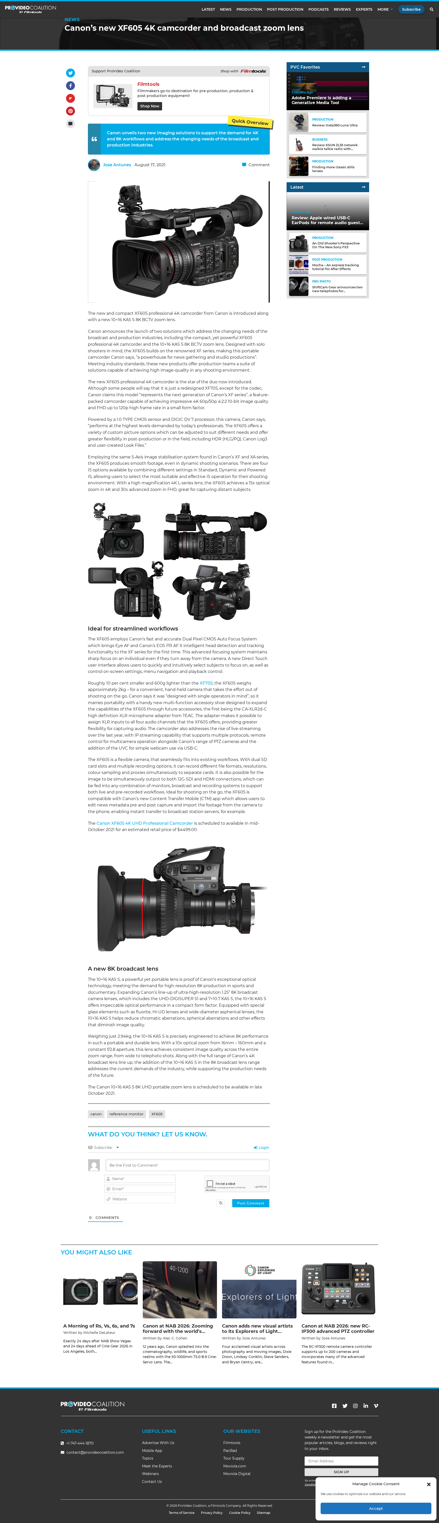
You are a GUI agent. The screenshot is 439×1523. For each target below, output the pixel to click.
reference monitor (126, 1114)
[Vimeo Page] (376, 1406)
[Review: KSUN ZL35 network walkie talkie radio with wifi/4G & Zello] (298, 144)
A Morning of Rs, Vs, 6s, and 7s (99, 1326)
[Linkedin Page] (366, 1406)
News (225, 9)
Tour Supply (233, 1458)
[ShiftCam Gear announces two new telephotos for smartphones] (298, 286)
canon (96, 1114)
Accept (376, 1508)
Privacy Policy (212, 1513)
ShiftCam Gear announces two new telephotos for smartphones (337, 291)
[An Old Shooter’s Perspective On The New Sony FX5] (298, 242)
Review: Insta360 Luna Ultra (335, 125)
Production (249, 9)
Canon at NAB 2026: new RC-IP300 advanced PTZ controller (338, 1328)
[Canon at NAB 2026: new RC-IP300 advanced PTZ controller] (339, 1289)
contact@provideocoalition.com (95, 1452)
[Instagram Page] (355, 1406)
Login (263, 1147)
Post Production (285, 9)
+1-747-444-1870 (79, 1443)
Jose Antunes (117, 164)
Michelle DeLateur (99, 1333)
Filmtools (231, 1443)
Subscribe (411, 9)
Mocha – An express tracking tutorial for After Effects (335, 267)
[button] (428, 1483)
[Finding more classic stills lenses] (298, 166)
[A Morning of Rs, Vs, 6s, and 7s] (100, 1289)
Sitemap (263, 1513)
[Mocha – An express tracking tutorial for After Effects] (298, 264)
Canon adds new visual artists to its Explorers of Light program (257, 1331)
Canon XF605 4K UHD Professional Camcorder (145, 823)
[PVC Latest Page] (363, 187)
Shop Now (149, 106)
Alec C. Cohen (175, 1338)
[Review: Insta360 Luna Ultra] (298, 122)
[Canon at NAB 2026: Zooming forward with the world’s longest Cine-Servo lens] (180, 1289)
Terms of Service (182, 1513)
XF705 (206, 683)
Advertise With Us (158, 1443)
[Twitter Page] (345, 1406)
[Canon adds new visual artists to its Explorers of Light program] (259, 1289)
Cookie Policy (239, 1513)
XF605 (157, 1114)
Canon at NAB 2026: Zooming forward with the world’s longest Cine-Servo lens (178, 1331)
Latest (208, 9)
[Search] (432, 9)
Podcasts (318, 9)
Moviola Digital (236, 1473)
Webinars (150, 1473)
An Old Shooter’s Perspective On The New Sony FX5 (336, 245)
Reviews (342, 9)
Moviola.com (234, 1466)
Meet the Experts (157, 1466)
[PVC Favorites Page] (363, 67)
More (383, 9)
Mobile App (152, 1450)
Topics (147, 1458)
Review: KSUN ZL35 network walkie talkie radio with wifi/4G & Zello (335, 149)
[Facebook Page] (334, 1406)
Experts (364, 9)
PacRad (230, 1450)
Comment (258, 164)
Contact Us (152, 1481)
